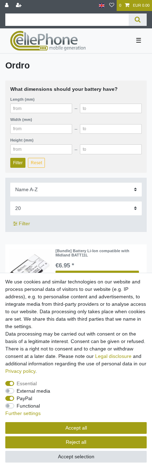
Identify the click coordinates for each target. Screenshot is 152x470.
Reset (36, 162)
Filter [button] (24, 223)
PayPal (24, 398)
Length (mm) (22, 99)
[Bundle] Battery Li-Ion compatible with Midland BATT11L (92, 253)
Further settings (23, 413)
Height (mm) (22, 140)
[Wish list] (112, 5)
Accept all (76, 428)
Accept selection (76, 456)
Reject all (76, 442)
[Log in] (7, 5)
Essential (27, 383)
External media (33, 391)
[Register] (19, 5)
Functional (28, 406)
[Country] (102, 5)
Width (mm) (21, 119)
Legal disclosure (113, 356)
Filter (18, 162)
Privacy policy (20, 371)
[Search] (138, 19)
